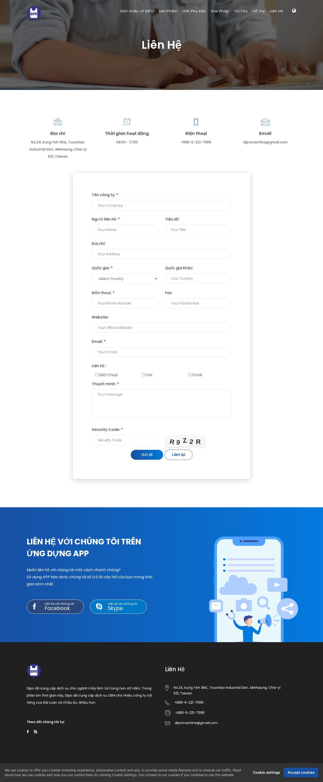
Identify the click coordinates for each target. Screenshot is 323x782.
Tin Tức (241, 11)
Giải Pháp (220, 11)
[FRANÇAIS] (294, 44)
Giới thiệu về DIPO (137, 11)
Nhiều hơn (87, 702)
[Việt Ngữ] (294, 54)
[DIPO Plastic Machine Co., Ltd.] (34, 13)
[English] (294, 24)
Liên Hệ (276, 11)
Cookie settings (266, 772)
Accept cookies (301, 772)
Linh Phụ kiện (194, 11)
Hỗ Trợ (259, 11)
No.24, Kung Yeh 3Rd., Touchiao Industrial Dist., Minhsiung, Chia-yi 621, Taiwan (227, 690)
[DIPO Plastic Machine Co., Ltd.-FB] (28, 731)
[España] (294, 34)
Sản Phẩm (168, 11)
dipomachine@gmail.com (196, 722)
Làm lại (178, 454)
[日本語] (294, 64)
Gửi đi (147, 454)
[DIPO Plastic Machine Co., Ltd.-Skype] (35, 731)
